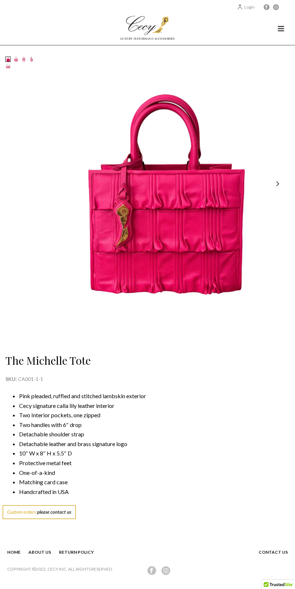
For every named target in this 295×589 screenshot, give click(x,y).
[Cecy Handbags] (147, 29)
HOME (14, 552)
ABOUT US (39, 552)
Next (277, 183)
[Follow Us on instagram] (166, 571)
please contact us (54, 512)
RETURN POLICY (76, 552)
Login (249, 7)
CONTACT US (273, 552)
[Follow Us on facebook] (152, 571)
